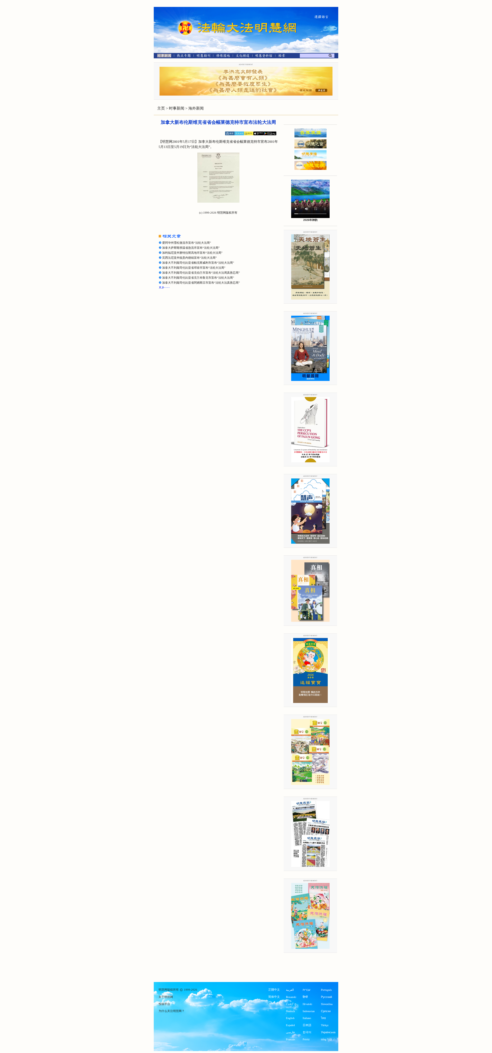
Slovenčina (326, 1004)
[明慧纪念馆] (264, 56)
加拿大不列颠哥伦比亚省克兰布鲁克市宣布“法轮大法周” (198, 277)
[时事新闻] (163, 56)
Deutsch (290, 1011)
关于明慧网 (166, 996)
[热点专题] (184, 56)
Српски (326, 1011)
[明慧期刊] (203, 56)
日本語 (307, 1025)
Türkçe (324, 1025)
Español (290, 1025)
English (290, 1018)
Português (326, 990)
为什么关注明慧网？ (171, 1011)
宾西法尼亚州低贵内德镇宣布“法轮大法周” (189, 257)
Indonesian (309, 1011)
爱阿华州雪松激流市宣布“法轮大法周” (186, 242)
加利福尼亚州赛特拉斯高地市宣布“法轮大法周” (192, 252)
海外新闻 (196, 108)
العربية (290, 990)
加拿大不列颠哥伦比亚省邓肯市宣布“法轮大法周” (193, 267)
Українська (328, 1032)
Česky (289, 1004)
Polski (306, 1039)
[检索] (281, 56)
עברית (306, 990)
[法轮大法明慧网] (185, 21)
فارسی (290, 1032)
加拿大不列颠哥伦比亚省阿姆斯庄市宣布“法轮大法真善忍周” (201, 282)
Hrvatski (307, 1004)
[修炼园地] (223, 56)
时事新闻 (176, 108)
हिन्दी (305, 997)
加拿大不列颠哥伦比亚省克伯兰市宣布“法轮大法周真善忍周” (201, 272)
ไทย (323, 1018)
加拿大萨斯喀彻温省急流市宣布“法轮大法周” (191, 247)
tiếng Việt (326, 1039)
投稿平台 (164, 1004)
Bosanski (291, 997)
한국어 (307, 1032)
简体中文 (274, 996)
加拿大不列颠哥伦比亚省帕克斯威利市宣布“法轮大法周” (198, 262)
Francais (290, 1039)
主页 (161, 108)
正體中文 (274, 989)
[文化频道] (243, 56)
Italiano (307, 1018)
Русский (326, 997)
